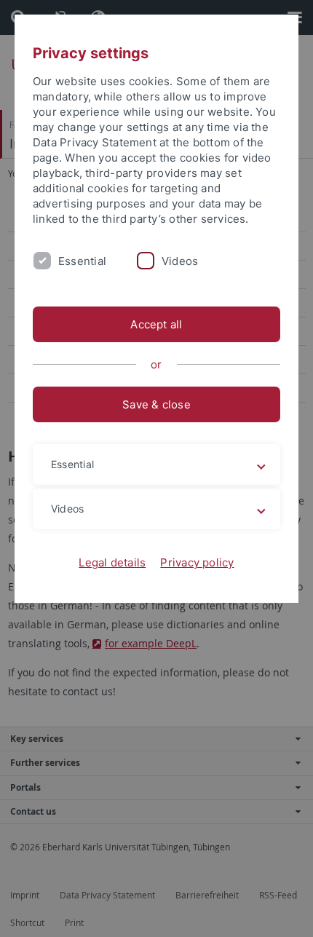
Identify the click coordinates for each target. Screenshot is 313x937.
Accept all (156, 324)
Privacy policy (197, 562)
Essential (82, 261)
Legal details (112, 562)
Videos (180, 261)
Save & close (156, 404)
